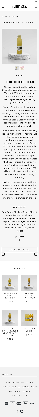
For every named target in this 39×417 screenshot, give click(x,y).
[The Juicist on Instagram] (21, 412)
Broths (16, 17)
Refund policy (29, 387)
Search (29, 382)
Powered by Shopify (19, 391)
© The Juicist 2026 (15, 382)
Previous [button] (5, 46)
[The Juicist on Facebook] (17, 412)
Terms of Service (11, 387)
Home (4, 17)
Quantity (19, 237)
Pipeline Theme (19, 396)
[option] (19, 46)
